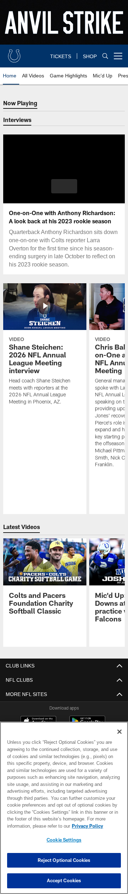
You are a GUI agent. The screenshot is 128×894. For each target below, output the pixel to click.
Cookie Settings (64, 840)
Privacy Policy (87, 826)
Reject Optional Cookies (64, 860)
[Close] (119, 732)
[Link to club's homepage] (14, 53)
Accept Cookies (64, 880)
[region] (64, 808)
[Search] (105, 56)
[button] (64, 186)
